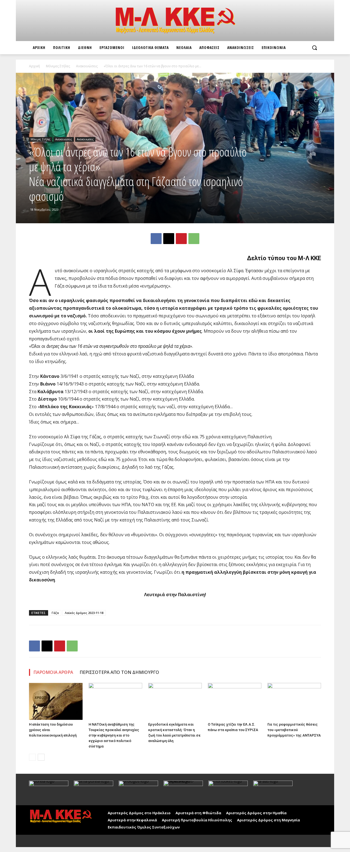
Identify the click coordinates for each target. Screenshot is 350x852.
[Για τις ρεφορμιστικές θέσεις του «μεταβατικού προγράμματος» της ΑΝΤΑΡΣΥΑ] (294, 701)
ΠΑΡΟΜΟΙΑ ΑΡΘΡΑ (53, 672)
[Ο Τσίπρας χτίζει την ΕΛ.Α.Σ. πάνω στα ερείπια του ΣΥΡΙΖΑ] (234, 701)
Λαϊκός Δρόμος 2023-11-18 (84, 613)
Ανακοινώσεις (87, 66)
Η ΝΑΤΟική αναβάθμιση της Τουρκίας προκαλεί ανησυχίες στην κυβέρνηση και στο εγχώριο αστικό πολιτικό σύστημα (114, 735)
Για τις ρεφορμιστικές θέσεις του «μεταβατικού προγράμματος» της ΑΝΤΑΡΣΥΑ (294, 729)
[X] (168, 238)
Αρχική (34, 66)
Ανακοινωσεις (85, 139)
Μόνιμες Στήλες (58, 66)
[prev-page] (32, 757)
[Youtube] (46, 841)
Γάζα (55, 613)
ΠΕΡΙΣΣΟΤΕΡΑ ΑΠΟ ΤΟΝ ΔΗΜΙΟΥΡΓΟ (119, 672)
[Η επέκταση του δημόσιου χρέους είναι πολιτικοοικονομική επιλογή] (56, 701)
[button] (314, 47)
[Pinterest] (181, 238)
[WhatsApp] (193, 238)
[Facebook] (156, 238)
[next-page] (41, 757)
